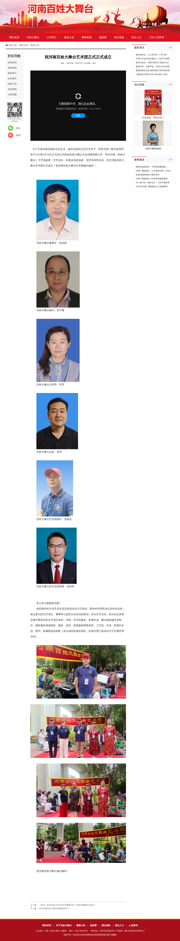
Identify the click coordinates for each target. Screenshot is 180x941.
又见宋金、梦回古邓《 (153, 117)
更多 (170, 47)
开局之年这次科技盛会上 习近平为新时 (153, 58)
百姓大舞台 (33, 37)
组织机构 (12, 68)
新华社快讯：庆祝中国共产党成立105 (152, 62)
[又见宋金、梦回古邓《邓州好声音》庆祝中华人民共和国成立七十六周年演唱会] (153, 114)
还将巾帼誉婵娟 (153, 148)
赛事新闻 (87, 37)
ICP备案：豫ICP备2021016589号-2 (130, 931)
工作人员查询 (156, 37)
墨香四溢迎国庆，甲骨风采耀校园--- (151, 167)
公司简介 (52, 37)
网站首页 (14, 37)
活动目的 (12, 62)
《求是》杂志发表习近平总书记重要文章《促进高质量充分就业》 (67, 905)
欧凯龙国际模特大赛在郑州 (147, 175)
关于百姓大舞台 (64, 925)
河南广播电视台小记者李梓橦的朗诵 (151, 178)
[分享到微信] (14, 128)
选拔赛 (103, 37)
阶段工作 (12, 84)
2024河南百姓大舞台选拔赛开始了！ (55, 908)
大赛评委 (12, 94)
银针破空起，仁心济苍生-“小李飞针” (151, 55)
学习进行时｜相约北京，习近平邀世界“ (153, 182)
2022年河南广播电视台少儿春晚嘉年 (152, 186)
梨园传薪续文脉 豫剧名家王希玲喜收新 (153, 70)
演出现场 (119, 37)
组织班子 (12, 73)
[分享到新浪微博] (14, 135)
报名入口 (136, 37)
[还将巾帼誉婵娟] (153, 145)
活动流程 (12, 89)
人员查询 (133, 925)
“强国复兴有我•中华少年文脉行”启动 (151, 74)
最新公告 (69, 37)
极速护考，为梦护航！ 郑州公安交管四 (153, 66)
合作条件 (12, 78)
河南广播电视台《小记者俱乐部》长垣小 (153, 171)
